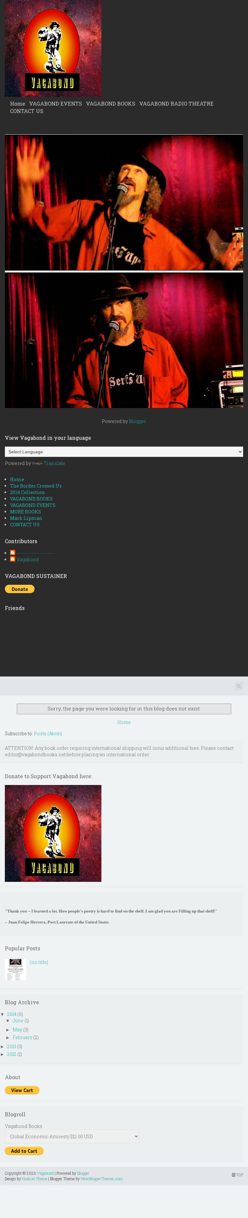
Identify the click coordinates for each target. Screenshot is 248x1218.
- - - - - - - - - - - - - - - (35, 553)
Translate (54, 463)
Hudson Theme (34, 1178)
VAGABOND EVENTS (55, 103)
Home (17, 103)
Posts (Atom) (48, 733)
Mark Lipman (26, 518)
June (18, 1020)
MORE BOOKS (25, 512)
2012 (11, 1054)
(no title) (39, 962)
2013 (11, 1046)
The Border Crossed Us (36, 486)
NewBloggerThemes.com (102, 1178)
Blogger (137, 421)
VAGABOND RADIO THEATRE (176, 103)
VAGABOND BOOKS (110, 103)
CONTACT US (26, 111)
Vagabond (27, 559)
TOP (239, 1174)
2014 (11, 1014)
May (17, 1030)
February (22, 1037)
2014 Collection (27, 492)
